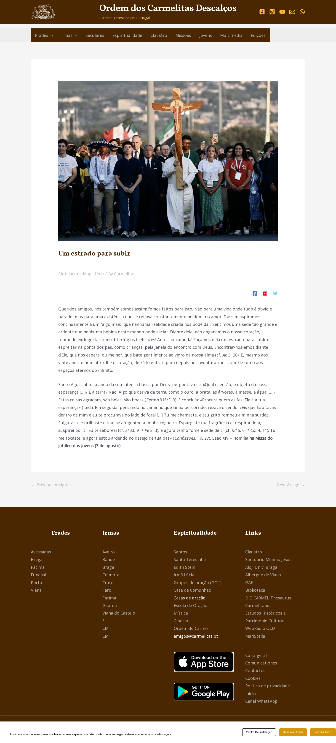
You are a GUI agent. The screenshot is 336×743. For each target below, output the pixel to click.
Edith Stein (184, 567)
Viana (36, 590)
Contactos (255, 670)
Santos (180, 552)
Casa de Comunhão (192, 590)
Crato (107, 582)
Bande (108, 559)
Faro (106, 590)
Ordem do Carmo (191, 628)
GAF (249, 582)
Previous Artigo (49, 484)
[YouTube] (282, 12)
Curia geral (256, 655)
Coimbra (110, 574)
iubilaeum (71, 273)
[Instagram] (272, 12)
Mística (181, 613)
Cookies (253, 678)
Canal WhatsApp (261, 701)
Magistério (93, 273)
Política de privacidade (267, 686)
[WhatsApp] (302, 12)
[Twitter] (275, 293)
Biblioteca (255, 590)
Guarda (109, 605)
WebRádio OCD (260, 628)
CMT (106, 636)
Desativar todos (293, 732)
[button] (50, 35)
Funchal (38, 574)
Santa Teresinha (190, 559)
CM (105, 628)
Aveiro (108, 552)
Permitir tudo (323, 732)
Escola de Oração (190, 605)
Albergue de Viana (263, 574)
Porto (36, 582)
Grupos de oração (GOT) (197, 582)
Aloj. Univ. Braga (261, 567)
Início (250, 693)
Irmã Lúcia (184, 574)
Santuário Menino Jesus (268, 559)
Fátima (38, 567)
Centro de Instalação (259, 732)
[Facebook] (262, 12)
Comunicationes (261, 663)
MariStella (255, 636)
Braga (37, 559)
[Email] (292, 12)
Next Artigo (291, 484)
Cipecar (181, 620)
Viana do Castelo (118, 613)
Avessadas (41, 552)
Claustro (253, 552)
